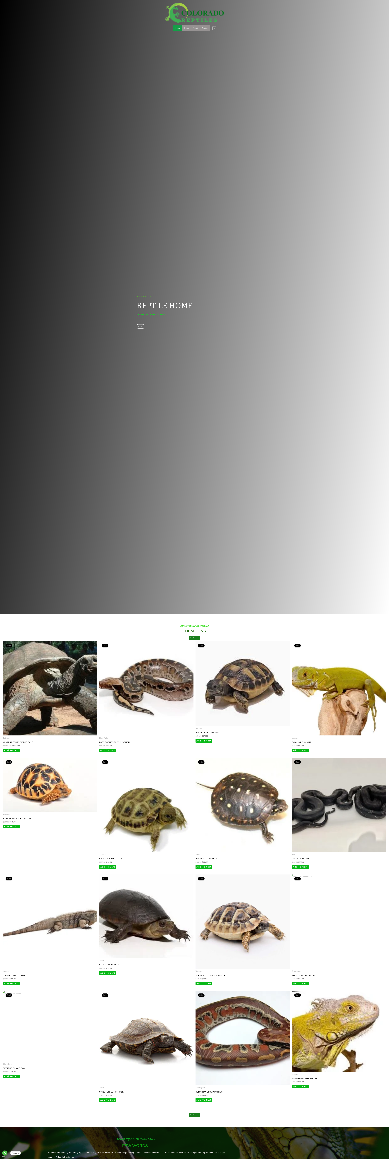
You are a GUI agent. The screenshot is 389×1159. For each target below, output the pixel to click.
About (195, 28)
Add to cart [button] (11, 750)
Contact (205, 28)
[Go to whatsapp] (4, 1153)
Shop (186, 28)
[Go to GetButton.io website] (5, 1157)
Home (177, 28)
